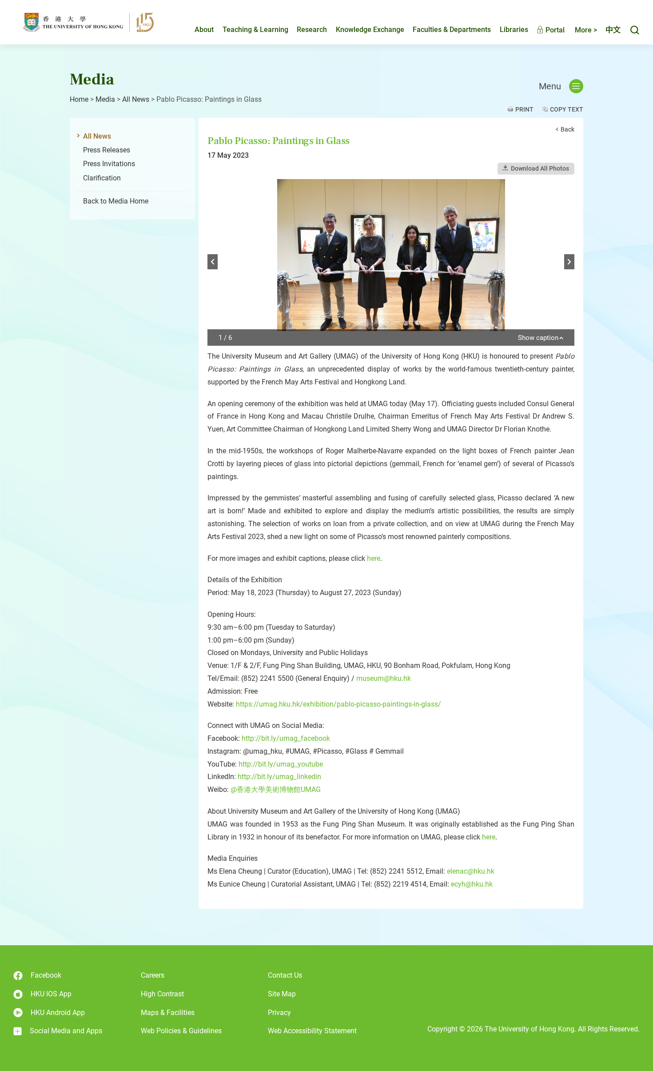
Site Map (282, 994)
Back (567, 129)
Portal (554, 30)
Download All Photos (540, 168)
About (204, 29)
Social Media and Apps (66, 1031)
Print (524, 109)
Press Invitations (109, 164)
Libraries (514, 29)
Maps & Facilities (168, 1012)
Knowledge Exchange (370, 29)
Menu (550, 86)
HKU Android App (58, 1012)
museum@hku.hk (383, 678)
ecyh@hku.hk (472, 884)
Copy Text (566, 109)
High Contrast (162, 994)
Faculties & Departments (452, 29)
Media (105, 99)
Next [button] (569, 261)
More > (586, 30)
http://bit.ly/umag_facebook (286, 738)
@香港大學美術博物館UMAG (276, 789)
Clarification (102, 178)
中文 (613, 29)
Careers (152, 975)
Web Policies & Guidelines (181, 1031)
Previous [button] (212, 261)
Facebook (46, 975)
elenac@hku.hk (470, 871)
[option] (390, 262)
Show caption (538, 338)
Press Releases (106, 150)
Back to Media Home (115, 201)
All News (135, 99)
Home (79, 99)
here (373, 558)
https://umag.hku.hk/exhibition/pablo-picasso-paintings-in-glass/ (338, 704)
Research (312, 29)
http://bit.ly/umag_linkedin (279, 776)
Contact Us (285, 975)
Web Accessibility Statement (312, 1031)
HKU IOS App (51, 994)
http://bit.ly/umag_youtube (281, 764)
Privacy (279, 1012)
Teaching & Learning (255, 29)
